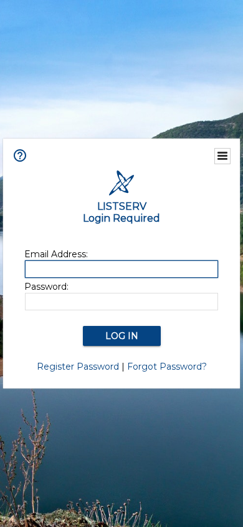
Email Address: (56, 254)
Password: (46, 286)
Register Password (78, 366)
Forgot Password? (167, 366)
